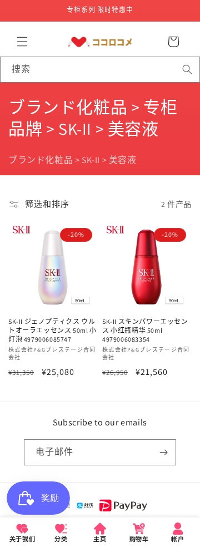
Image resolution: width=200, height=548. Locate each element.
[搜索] (187, 69)
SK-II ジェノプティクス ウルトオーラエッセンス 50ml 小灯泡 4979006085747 (52, 330)
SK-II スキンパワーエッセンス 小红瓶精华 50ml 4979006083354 (145, 330)
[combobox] (100, 69)
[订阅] (163, 452)
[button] (22, 41)
